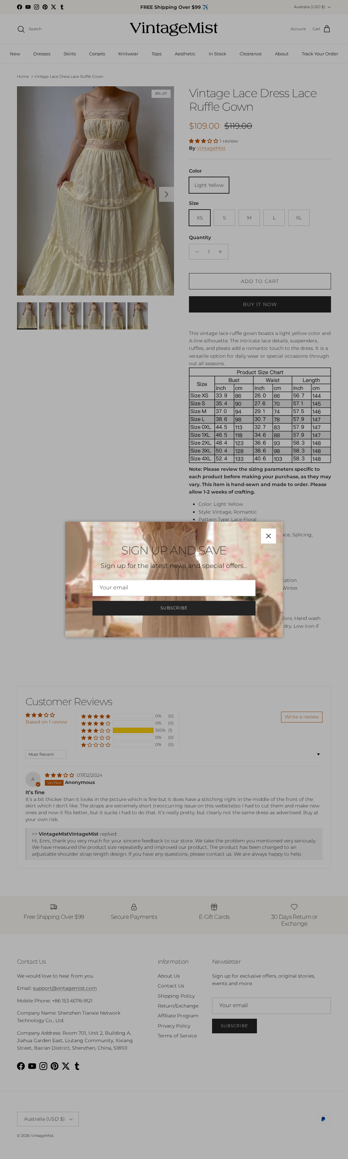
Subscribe (174, 607)
